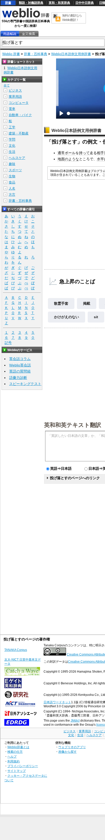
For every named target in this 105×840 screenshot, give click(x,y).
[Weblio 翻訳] (56, 18)
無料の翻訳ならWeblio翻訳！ (72, 18)
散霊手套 (61, 303)
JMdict (75, 720)
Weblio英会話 (20, 365)
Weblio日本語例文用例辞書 (71, 54)
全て (7, 85)
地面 (61, 159)
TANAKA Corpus (15, 650)
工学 (12, 127)
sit (96, 317)
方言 (12, 194)
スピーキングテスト (25, 384)
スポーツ (15, 170)
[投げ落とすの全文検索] (28, 33)
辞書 (8, 3)
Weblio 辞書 (11, 54)
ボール (70, 153)
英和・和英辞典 (59, 3)
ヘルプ (12, 756)
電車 (12, 109)
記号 (8, 343)
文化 (12, 145)
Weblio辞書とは (18, 747)
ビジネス (15, 90)
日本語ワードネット (57, 702)
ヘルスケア (17, 158)
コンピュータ (19, 103)
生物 (12, 176)
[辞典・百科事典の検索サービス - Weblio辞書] (26, 17)
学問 (12, 139)
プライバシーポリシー (22, 766)
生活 (12, 152)
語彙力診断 (18, 378)
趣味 (12, 164)
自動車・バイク (20, 115)
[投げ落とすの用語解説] (9, 33)
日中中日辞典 (84, 3)
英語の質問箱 (20, 371)
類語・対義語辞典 (31, 3)
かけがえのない (66, 317)
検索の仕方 (15, 751)
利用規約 (13, 761)
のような (72, 159)
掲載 (86, 303)
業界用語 (15, 96)
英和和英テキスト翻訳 (72, 424)
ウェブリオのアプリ (72, 747)
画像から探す (67, 751)
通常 (61, 153)
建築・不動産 (19, 133)
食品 (12, 182)
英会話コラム (20, 359)
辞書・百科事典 (35, 54)
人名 (12, 188)
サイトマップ (16, 770)
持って (84, 153)
